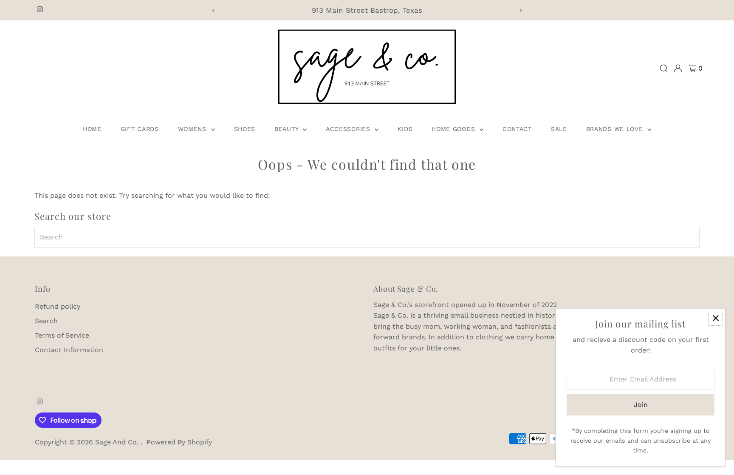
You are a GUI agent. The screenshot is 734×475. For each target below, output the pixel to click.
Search (46, 321)
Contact (517, 128)
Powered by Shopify (179, 442)
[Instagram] (40, 10)
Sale (559, 128)
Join (641, 405)
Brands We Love (616, 128)
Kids (405, 128)
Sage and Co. (118, 442)
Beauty (287, 128)
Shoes (245, 128)
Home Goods (454, 128)
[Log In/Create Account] (678, 68)
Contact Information (69, 350)
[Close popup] (715, 318)
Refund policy (57, 306)
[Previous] (213, 10)
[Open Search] (664, 68)
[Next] (520, 10)
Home (92, 128)
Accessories (349, 128)
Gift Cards (140, 128)
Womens (193, 128)
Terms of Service (62, 335)
